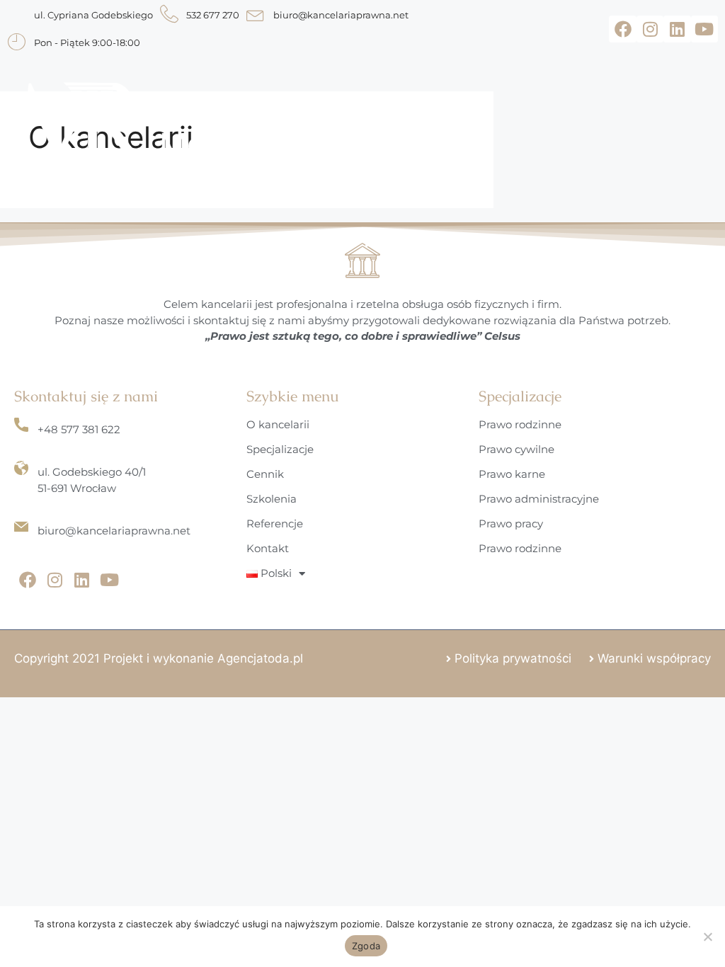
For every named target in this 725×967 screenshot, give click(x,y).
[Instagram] (649, 29)
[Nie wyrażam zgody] (707, 936)
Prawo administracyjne (539, 498)
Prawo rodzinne (520, 424)
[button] (478, 126)
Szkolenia (271, 498)
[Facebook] (622, 29)
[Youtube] (704, 29)
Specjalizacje (280, 449)
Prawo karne (512, 474)
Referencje (274, 523)
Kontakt (267, 548)
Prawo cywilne (516, 449)
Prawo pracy (511, 523)
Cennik (265, 474)
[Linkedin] (676, 29)
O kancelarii (277, 424)
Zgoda (366, 945)
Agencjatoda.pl (260, 658)
